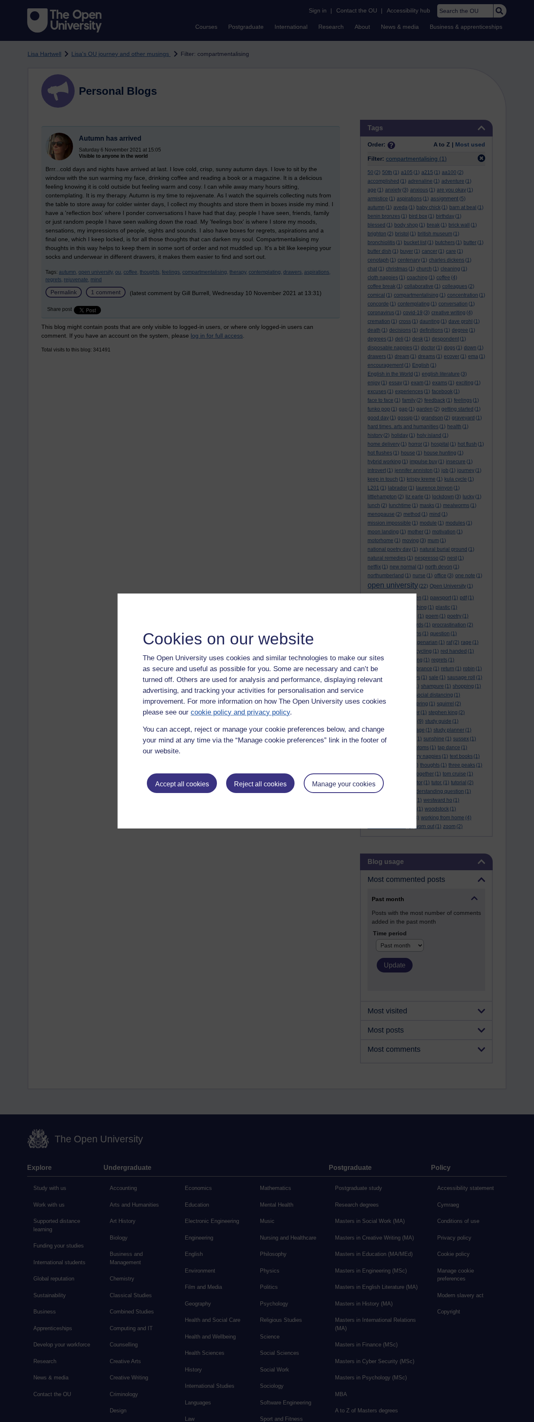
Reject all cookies (260, 784)
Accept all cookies (182, 784)
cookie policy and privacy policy (240, 712)
